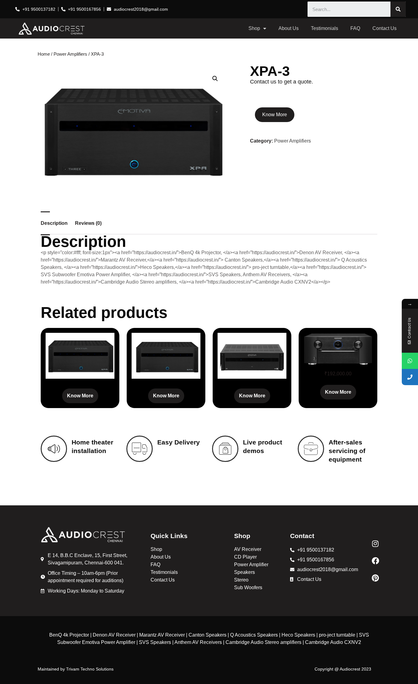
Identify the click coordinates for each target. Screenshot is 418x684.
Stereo (241, 579)
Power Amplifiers (70, 54)
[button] (215, 78)
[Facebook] (375, 560)
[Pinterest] (375, 578)
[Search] (398, 9)
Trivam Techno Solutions (90, 669)
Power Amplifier (251, 564)
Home (44, 54)
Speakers (244, 572)
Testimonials (324, 28)
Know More (274, 114)
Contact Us (384, 28)
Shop (254, 28)
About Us (288, 28)
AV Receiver (247, 549)
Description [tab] (54, 223)
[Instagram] (375, 543)
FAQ (355, 28)
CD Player (245, 556)
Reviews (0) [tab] (88, 223)
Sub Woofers (248, 587)
